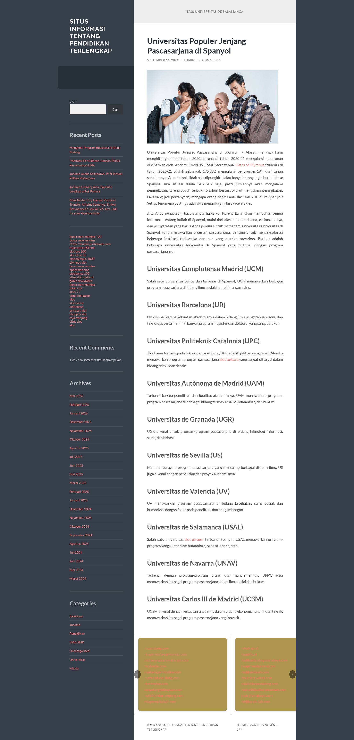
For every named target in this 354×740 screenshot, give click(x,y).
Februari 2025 (79, 491)
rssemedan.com (156, 684)
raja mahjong (78, 318)
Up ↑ (239, 729)
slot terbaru (229, 359)
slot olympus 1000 (82, 259)
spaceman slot (79, 270)
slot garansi (194, 539)
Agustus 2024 (79, 543)
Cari (73, 101)
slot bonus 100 (80, 273)
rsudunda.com (155, 666)
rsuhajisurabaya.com (257, 695)
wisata (74, 668)
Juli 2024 (76, 552)
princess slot (78, 310)
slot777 (75, 292)
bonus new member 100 (86, 236)
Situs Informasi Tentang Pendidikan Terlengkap (91, 36)
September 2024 (81, 535)
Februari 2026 (79, 404)
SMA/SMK (77, 642)
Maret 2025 (78, 483)
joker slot (76, 288)
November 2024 (81, 517)
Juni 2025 (76, 465)
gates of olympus (81, 281)
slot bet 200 (78, 251)
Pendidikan (77, 633)
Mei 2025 (76, 474)
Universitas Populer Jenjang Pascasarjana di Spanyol (196, 45)
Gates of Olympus (250, 165)
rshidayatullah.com (255, 701)
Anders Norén (263, 725)
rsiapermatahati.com (160, 701)
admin (189, 60)
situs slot (76, 321)
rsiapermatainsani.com (258, 666)
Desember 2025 (81, 422)
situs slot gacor (80, 295)
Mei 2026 (76, 396)
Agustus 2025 (79, 448)
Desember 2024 (81, 509)
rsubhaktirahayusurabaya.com (264, 660)
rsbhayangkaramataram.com (166, 660)
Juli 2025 (76, 457)
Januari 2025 (79, 500)
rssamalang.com (156, 648)
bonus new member (82, 240)
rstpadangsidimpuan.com (163, 690)
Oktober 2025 (79, 439)
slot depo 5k (78, 255)
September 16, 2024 (163, 60)
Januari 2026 (79, 413)
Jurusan (75, 625)
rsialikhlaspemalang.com (259, 684)
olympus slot (78, 262)
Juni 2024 (76, 561)
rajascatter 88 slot (82, 247)
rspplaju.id (249, 654)
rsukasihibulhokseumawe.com (263, 690)
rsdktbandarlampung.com (164, 695)
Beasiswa (76, 616)
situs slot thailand (82, 277)
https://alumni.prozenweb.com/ (90, 244)
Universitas (77, 659)
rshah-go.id (249, 648)
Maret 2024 (78, 578)
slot (72, 299)
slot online (77, 303)
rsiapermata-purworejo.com (165, 654)
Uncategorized (80, 651)
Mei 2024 (76, 570)
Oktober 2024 (79, 526)
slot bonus (76, 307)
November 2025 (81, 431)
